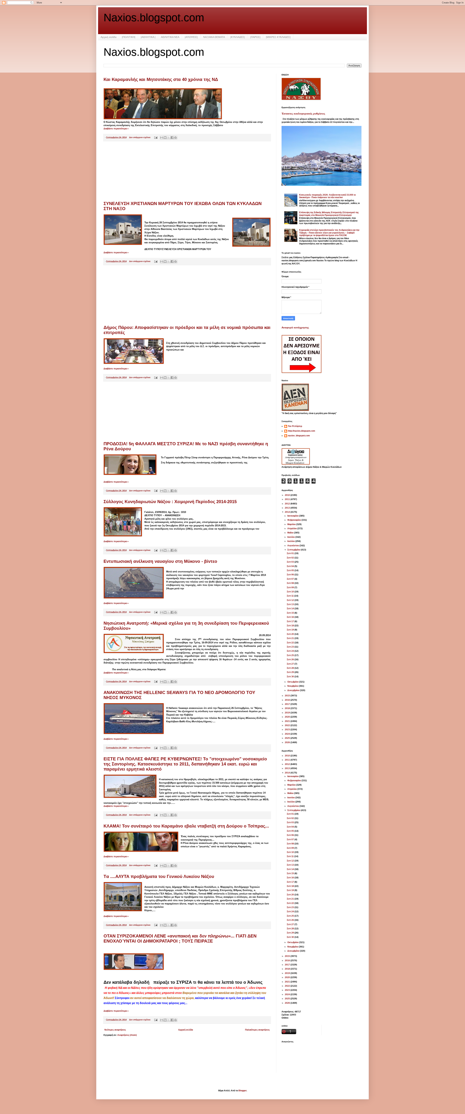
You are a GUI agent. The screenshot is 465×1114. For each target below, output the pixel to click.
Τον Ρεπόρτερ (295, 426)
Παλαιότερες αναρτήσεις (257, 1030)
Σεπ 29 (290, 672)
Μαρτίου (291, 524)
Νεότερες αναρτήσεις (115, 1030)
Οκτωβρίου (293, 682)
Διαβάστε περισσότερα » (116, 128)
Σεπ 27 (290, 664)
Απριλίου (292, 528)
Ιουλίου (291, 541)
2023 (287, 729)
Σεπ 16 (290, 617)
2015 (287, 695)
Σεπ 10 (290, 591)
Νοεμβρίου (293, 686)
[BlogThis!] (165, 137)
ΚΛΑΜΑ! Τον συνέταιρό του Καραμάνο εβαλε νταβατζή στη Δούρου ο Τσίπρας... (186, 826)
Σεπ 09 (290, 587)
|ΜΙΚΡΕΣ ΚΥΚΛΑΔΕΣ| (278, 37)
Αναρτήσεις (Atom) (127, 1035)
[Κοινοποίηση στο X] (168, 137)
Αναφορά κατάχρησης (295, 327)
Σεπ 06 (290, 574)
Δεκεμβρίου (293, 690)
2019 (287, 712)
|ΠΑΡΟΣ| (255, 37)
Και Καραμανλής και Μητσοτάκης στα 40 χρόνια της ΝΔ (161, 79)
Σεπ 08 (290, 583)
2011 (287, 499)
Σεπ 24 (290, 651)
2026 (287, 742)
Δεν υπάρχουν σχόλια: (140, 137)
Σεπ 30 (290, 676)
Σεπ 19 (290, 629)
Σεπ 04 (290, 566)
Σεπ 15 (290, 613)
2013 (287, 508)
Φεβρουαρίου (294, 520)
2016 (287, 700)
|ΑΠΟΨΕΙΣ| (191, 37)
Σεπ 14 (290, 608)
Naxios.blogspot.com (154, 17)
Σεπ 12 (290, 600)
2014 (287, 512)
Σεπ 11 (290, 596)
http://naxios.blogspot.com (301, 431)
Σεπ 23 (290, 647)
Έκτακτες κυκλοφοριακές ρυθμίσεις (303, 113)
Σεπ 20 (290, 634)
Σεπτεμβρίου (294, 549)
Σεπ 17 (290, 621)
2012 (287, 503)
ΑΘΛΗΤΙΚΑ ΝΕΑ (170, 37)
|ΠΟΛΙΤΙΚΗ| (128, 37)
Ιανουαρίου (293, 516)
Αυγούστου (293, 545)
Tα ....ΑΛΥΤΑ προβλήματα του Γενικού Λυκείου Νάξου (159, 876)
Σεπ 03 (290, 562)
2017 (287, 704)
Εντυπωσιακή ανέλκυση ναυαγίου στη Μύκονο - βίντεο (160, 561)
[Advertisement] (187, 171)
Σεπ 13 (290, 604)
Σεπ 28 (290, 668)
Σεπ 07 (290, 579)
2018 (287, 708)
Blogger (242, 1090)
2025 (287, 738)
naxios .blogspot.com (299, 435)
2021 (287, 721)
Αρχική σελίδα (108, 37)
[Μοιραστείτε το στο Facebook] (172, 137)
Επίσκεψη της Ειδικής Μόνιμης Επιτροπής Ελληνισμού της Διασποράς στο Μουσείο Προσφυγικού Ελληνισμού (329, 213)
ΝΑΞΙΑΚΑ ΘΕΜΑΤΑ (214, 37)
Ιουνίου (291, 537)
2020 (287, 717)
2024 (287, 734)
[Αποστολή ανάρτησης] (155, 137)
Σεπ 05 (290, 570)
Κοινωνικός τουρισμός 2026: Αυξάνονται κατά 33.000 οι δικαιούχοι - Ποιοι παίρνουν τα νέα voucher (327, 196)
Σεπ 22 (290, 642)
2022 (287, 725)
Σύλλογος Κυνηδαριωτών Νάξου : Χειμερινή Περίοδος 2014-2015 (170, 501)
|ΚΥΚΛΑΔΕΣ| (237, 37)
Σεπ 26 (290, 659)
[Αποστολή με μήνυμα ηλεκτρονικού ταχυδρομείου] (161, 137)
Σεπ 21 (290, 638)
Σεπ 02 (290, 557)
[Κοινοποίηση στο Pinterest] (175, 137)
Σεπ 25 (290, 655)
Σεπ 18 (290, 625)
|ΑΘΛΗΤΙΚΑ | (148, 37)
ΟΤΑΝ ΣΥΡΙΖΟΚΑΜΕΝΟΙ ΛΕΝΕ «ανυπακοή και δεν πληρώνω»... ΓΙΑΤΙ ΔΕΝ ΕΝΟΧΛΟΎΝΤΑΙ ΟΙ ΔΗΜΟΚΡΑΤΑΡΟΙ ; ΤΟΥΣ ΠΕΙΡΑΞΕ (180, 938)
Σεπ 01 (290, 553)
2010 (287, 495)
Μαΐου (290, 532)
